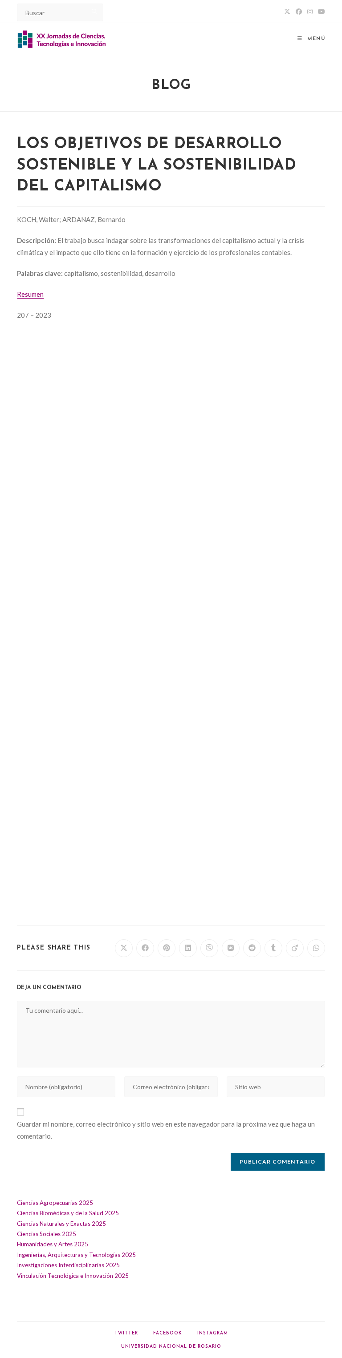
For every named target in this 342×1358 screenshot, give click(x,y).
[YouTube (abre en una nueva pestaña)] (320, 11)
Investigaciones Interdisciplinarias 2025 (68, 1265)
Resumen (30, 294)
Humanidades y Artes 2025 (52, 1244)
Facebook (167, 1333)
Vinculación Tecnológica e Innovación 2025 (73, 1275)
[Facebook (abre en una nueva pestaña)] (299, 11)
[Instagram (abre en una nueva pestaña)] (310, 11)
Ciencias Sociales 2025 (46, 1233)
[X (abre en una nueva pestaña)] (287, 11)
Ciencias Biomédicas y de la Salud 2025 (68, 1213)
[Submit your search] (94, 11)
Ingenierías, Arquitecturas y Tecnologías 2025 (76, 1254)
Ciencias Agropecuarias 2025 (55, 1202)
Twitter (126, 1333)
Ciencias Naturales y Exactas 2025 (61, 1223)
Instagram (212, 1333)
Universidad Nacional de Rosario (171, 1346)
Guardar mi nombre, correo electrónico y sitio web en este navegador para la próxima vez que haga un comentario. (166, 1130)
